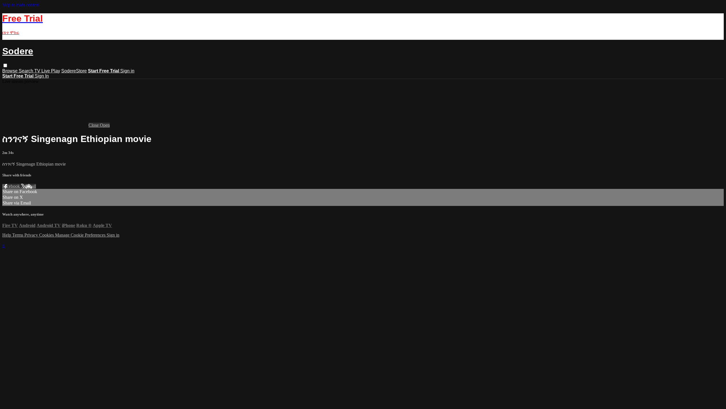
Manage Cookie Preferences (81, 235)
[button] (5, 65)
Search (26, 70)
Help (7, 235)
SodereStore (74, 70)
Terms (18, 235)
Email (31, 186)
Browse (10, 70)
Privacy (31, 235)
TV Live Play (47, 70)
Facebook (11, 186)
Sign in (127, 70)
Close (94, 125)
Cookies (47, 235)
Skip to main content (20, 4)
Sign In (42, 76)
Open (105, 125)
